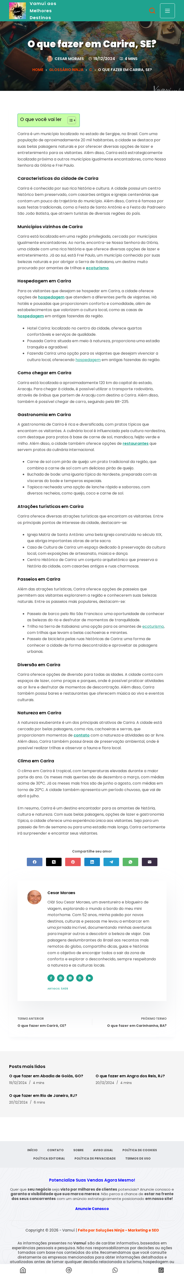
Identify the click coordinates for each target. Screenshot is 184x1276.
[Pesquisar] (152, 11)
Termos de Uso (138, 1158)
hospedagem (51, 297)
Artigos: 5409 (57, 988)
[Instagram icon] (70, 978)
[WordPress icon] (79, 978)
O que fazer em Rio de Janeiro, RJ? (43, 1095)
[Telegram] (111, 862)
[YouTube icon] (89, 978)
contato (82, 735)
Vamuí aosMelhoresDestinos (43, 10)
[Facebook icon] (51, 978)
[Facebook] (34, 862)
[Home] (23, 1270)
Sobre (78, 1150)
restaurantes (136, 443)
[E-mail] (149, 862)
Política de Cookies (139, 1150)
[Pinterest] (73, 862)
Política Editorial (49, 1158)
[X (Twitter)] (54, 862)
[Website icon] (60, 978)
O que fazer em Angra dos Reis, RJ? (130, 1076)
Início (32, 1150)
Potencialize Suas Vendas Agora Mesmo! (92, 1180)
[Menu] (167, 10)
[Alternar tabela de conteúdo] (69, 120)
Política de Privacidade (95, 1158)
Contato (55, 1150)
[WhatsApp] (130, 862)
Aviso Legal (103, 1150)
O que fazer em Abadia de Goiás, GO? (46, 1076)
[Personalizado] (115, 1270)
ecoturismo (97, 268)
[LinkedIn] (92, 862)
